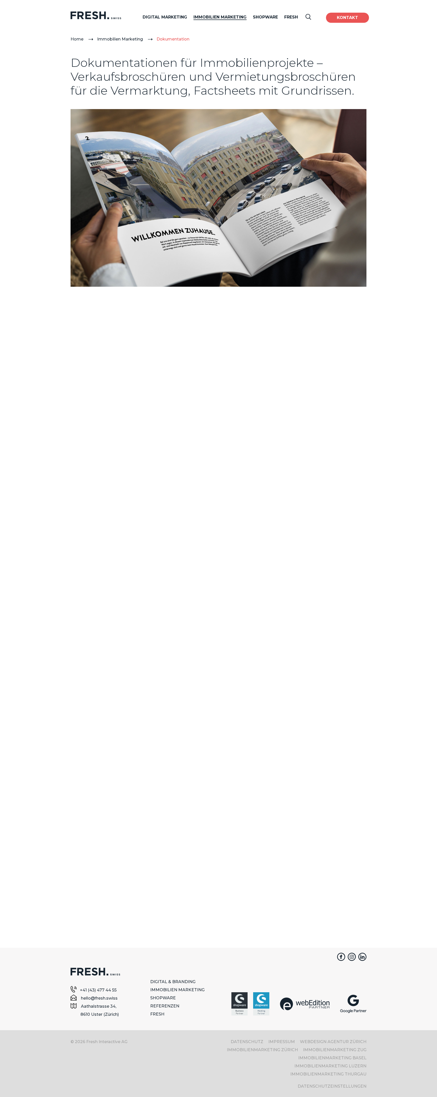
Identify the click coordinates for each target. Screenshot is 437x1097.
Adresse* (88, 857)
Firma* (86, 839)
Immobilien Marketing (220, 17)
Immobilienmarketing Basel (332, 1057)
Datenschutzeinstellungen (332, 1086)
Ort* (83, 891)
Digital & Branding (172, 981)
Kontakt (347, 17)
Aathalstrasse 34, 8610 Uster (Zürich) (99, 1010)
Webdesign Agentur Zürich (333, 1041)
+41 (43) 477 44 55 (98, 990)
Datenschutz (247, 1041)
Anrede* (87, 787)
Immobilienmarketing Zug (334, 1049)
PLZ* (84, 874)
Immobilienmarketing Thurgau (328, 1074)
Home (77, 39)
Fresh (291, 17)
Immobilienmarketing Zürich (262, 1049)
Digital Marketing (165, 17)
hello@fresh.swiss (99, 998)
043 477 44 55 (249, 722)
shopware (163, 998)
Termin (249, 735)
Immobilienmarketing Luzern (330, 1066)
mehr (117, 562)
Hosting (205, 74)
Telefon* (235, 787)
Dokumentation (173, 39)
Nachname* (91, 822)
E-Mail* (234, 804)
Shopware (265, 17)
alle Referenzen (217, 633)
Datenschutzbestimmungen (245, 893)
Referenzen (164, 1006)
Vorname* (89, 804)
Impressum (281, 1041)
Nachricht (236, 822)
